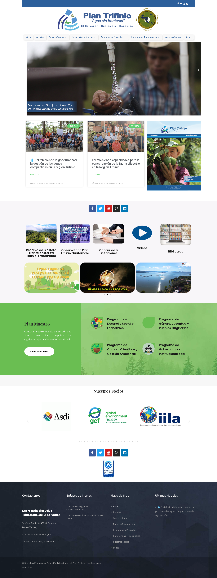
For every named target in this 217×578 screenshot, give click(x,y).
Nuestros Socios (173, 37)
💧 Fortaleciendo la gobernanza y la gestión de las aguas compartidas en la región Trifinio (53, 163)
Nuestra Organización (82, 37)
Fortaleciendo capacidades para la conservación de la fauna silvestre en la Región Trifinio (116, 163)
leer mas (34, 175)
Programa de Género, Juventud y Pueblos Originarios (174, 323)
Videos (142, 248)
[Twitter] (100, 208)
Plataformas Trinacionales (144, 37)
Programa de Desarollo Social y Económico (120, 323)
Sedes (188, 37)
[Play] (107, 278)
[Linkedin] (124, 208)
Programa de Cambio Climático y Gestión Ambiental (122, 349)
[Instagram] (116, 208)
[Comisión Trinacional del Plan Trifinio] (108, 32)
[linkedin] (187, 4)
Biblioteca (175, 251)
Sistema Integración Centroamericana (77, 508)
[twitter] (181, 4)
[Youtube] (108, 208)
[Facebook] (92, 208)
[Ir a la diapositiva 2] (81, 441)
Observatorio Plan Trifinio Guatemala (75, 251)
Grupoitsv (27, 567)
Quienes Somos (56, 37)
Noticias (40, 37)
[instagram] (184, 4)
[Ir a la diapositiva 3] (108, 114)
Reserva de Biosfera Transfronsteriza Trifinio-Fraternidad (41, 253)
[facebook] (178, 4)
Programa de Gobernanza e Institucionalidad (172, 349)
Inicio (28, 37)
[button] (28, 70)
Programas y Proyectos (112, 37)
